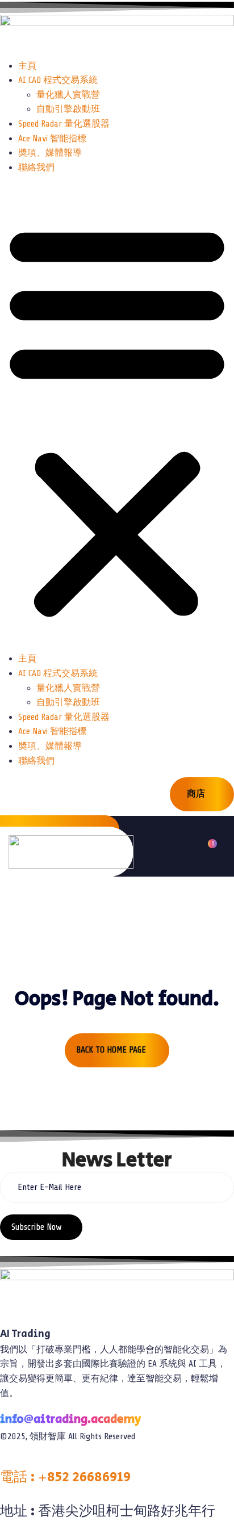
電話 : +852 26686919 (65, 1477)
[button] (117, 418)
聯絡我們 (36, 167)
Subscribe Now (37, 1227)
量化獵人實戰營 (68, 95)
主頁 (27, 66)
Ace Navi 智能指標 (52, 138)
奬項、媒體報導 (50, 153)
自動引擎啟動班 (68, 109)
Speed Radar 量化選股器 (64, 124)
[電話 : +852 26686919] (3, 1460)
